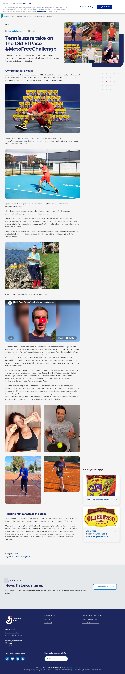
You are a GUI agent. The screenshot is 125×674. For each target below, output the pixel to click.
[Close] (122, 6)
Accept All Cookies (104, 7)
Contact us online (12, 633)
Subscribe (51, 659)
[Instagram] (23, 659)
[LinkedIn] (18, 659)
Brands (47, 619)
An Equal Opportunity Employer (78, 667)
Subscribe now (102, 587)
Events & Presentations (90, 623)
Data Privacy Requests (82, 670)
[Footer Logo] (13, 620)
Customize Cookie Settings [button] (62, 670)
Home (26, 670)
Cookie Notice (46, 670)
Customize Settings (87, 7)
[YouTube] (12, 659)
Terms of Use (96, 670)
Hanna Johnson (15, 31)
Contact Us (48, 623)
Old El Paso (15, 557)
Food (16, 554)
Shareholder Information (91, 619)
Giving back (25, 557)
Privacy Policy (35, 670)
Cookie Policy (42, 11)
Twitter (36, 138)
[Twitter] (7, 659)
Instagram (24, 138)
